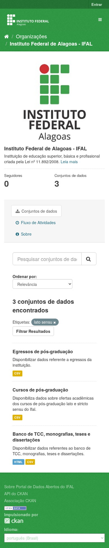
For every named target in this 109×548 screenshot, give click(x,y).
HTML (18, 462)
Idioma (10, 529)
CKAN (13, 521)
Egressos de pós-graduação (43, 351)
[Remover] (54, 322)
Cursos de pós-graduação (40, 389)
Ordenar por (24, 276)
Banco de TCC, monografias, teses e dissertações (51, 437)
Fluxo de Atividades (38, 222)
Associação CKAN (20, 500)
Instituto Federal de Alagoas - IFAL (51, 43)
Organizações (31, 36)
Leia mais (69, 161)
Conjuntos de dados (38, 211)
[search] (88, 258)
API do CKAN (16, 493)
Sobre (26, 234)
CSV (17, 373)
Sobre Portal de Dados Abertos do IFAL (39, 486)
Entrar (96, 4)
